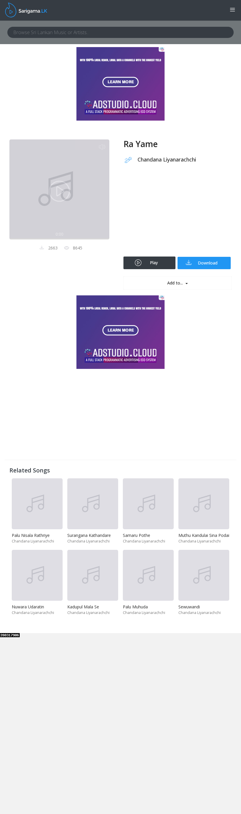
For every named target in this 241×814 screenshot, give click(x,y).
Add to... (175, 283)
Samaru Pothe (136, 535)
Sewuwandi (189, 607)
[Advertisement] (177, 214)
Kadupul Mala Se (83, 607)
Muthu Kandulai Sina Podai (203, 535)
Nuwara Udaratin (28, 607)
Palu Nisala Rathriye (31, 535)
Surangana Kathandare (89, 535)
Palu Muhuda (135, 607)
